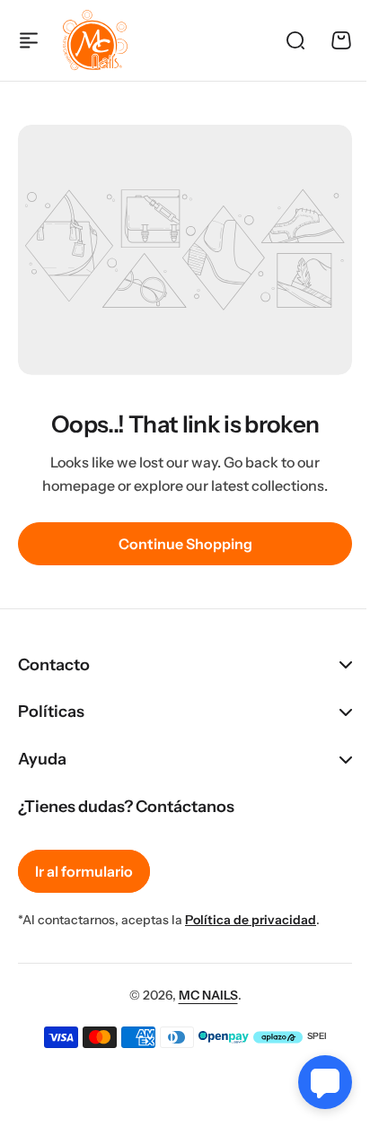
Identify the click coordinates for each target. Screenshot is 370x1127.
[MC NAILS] (95, 40)
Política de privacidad (250, 920)
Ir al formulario (84, 871)
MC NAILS (201, 994)
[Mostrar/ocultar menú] (28, 40)
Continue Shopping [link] (185, 544)
